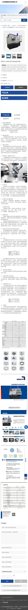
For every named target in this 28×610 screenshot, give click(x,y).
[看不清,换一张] (14, 575)
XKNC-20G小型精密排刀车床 (13, 590)
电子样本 (17, 118)
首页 (9, 25)
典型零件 (6, 118)
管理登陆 (19, 608)
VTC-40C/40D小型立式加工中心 (14, 585)
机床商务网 (5, 602)
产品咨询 (7, 87)
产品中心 (14, 25)
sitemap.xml (13, 608)
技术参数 (17, 115)
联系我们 (20, 87)
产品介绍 (6, 115)
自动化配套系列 (10, 27)
